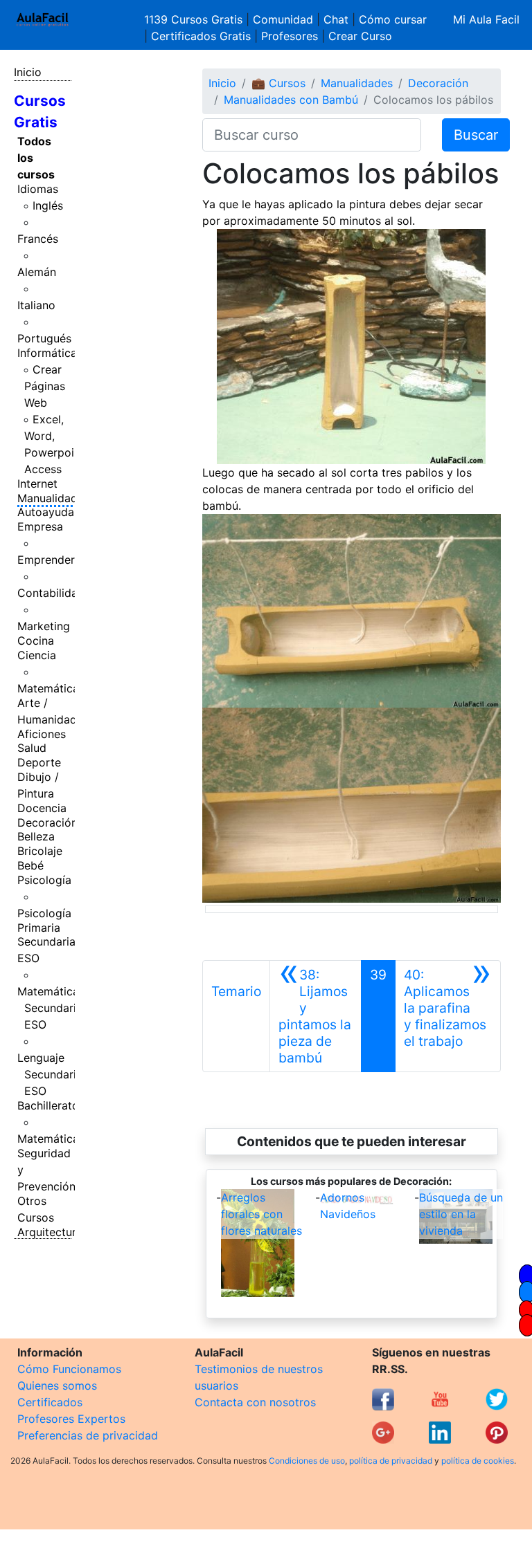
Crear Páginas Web (44, 385)
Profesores (289, 36)
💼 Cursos (278, 83)
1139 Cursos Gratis (195, 19)
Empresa (40, 526)
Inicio (28, 72)
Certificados (49, 1402)
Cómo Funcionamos (69, 1369)
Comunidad (283, 19)
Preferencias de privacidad (87, 1435)
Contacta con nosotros (255, 1402)
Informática (47, 353)
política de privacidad (390, 1460)
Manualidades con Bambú (291, 100)
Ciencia (36, 655)
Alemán (36, 272)
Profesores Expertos (71, 1419)
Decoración (47, 822)
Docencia (41, 808)
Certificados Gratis (201, 36)
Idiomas (37, 189)
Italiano (36, 305)
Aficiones (41, 734)
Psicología (44, 880)
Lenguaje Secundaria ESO (49, 1074)
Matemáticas (51, 688)
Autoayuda (45, 512)
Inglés (48, 205)
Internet (37, 483)
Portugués (44, 338)
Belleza (36, 836)
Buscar (476, 135)
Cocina (35, 640)
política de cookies (477, 1460)
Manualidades (53, 498)
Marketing (43, 626)
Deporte (39, 762)
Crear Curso (360, 36)
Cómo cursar (393, 19)
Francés (37, 239)
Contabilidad (51, 593)
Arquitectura (49, 1232)
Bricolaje (39, 851)
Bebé (30, 865)
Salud (31, 748)
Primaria (38, 928)
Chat (335, 19)
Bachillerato (48, 1105)
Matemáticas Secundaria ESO (51, 1007)
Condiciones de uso (307, 1460)
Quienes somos (57, 1385)
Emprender (46, 560)
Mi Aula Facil (486, 19)
